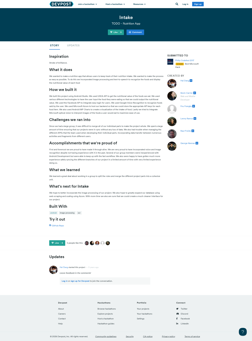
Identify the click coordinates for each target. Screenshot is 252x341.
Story (54, 45)
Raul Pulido (185, 130)
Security (130, 336)
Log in (185, 4)
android (53, 213)
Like (117, 32)
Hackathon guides (106, 323)
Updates (73, 45)
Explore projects (105, 313)
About (61, 308)
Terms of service (192, 336)
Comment (137, 32)
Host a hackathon (114, 4)
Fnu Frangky (186, 106)
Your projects (143, 308)
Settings (140, 318)
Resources (138, 4)
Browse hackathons (107, 308)
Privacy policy (168, 336)
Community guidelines (105, 336)
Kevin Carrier (186, 93)
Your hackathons (144, 313)
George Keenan (187, 143)
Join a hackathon (86, 4)
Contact (62, 318)
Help (60, 323)
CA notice (148, 336)
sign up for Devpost (80, 281)
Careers (62, 313)
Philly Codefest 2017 (184, 60)
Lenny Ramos (186, 118)
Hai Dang (184, 80)
